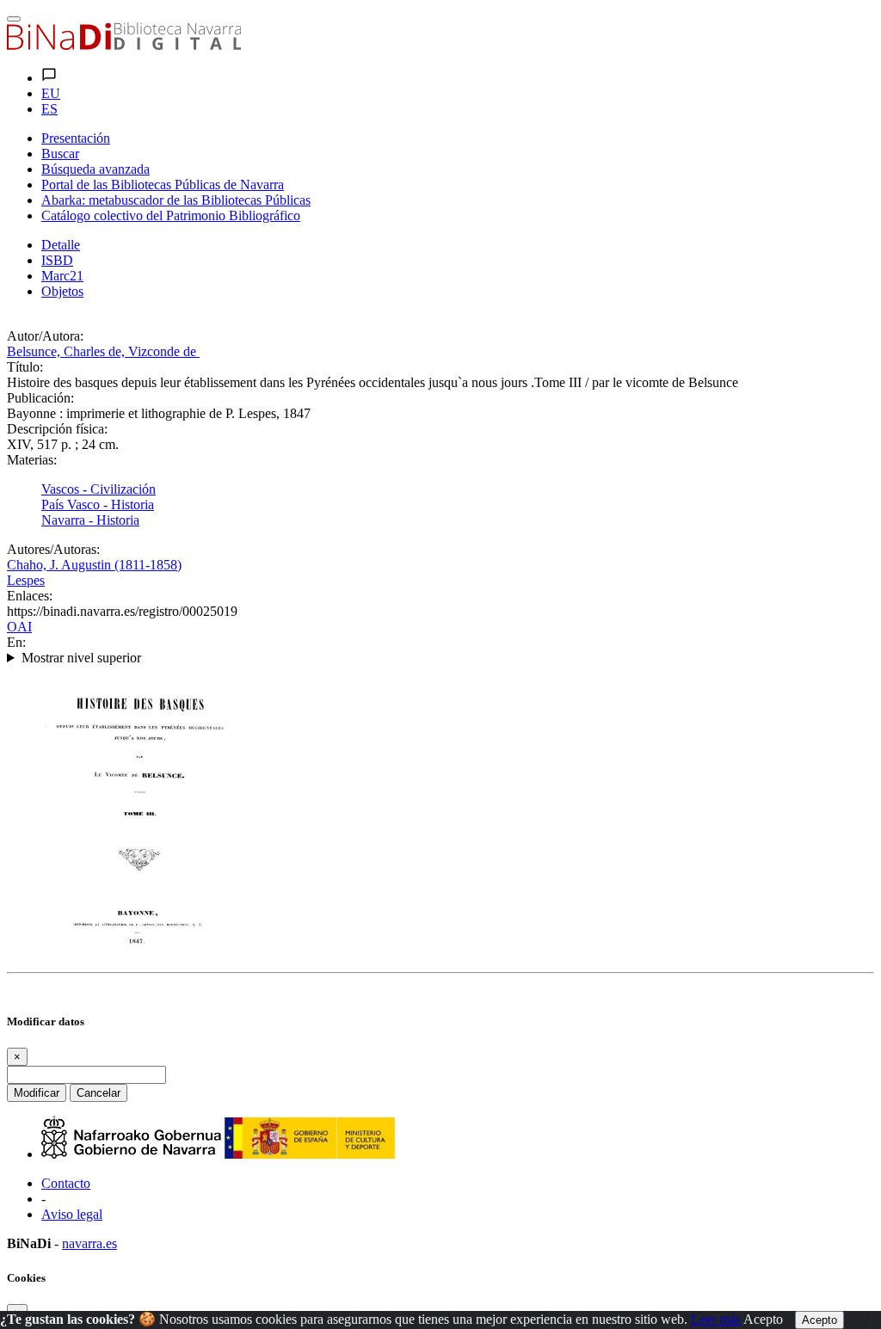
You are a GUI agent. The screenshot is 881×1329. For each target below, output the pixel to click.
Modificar (36, 1092)
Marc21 (62, 275)
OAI (19, 626)
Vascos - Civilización (98, 489)
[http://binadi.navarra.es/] (124, 45)
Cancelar (98, 1092)
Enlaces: (29, 595)
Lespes (26, 580)
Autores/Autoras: (53, 549)
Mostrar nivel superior (81, 657)
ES (49, 109)
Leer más (716, 1319)
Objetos (62, 291)
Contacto (65, 1183)
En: (16, 642)
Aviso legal (71, 1214)
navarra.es (89, 1243)
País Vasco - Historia (97, 504)
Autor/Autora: (45, 336)
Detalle (60, 244)
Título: (25, 367)
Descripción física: (57, 428)
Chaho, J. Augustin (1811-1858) (94, 564)
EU (50, 93)
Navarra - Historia (90, 520)
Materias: (32, 459)
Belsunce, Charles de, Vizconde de (103, 351)
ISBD (57, 260)
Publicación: (40, 398)
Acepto (763, 1319)
